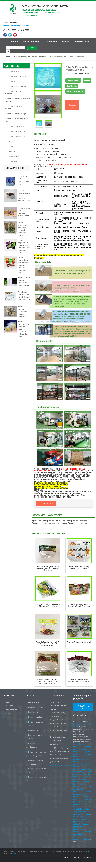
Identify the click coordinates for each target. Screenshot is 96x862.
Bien (14, 853)
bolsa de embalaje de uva (44, 520)
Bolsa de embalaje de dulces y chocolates (83, 771)
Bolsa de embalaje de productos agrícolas (29, 56)
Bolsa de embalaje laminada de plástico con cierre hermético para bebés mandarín (48, 644)
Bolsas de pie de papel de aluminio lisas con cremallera (24, 281)
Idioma (31, 47)
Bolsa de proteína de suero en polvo (17, 119)
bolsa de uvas (34, 702)
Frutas (81, 764)
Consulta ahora (72, 106)
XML (86, 851)
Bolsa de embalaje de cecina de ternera (82, 781)
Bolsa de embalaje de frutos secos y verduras (82, 766)
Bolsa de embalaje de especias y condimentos (82, 751)
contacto (88, 857)
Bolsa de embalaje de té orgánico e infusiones (83, 812)
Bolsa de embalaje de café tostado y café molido (81, 804)
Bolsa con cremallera (37, 707)
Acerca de (64, 857)
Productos (51, 41)
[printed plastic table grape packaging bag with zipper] (48, 550)
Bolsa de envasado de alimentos (14, 92)
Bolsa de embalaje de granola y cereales (82, 756)
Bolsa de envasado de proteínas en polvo (82, 791)
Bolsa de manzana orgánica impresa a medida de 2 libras (79, 605)
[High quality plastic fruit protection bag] (48, 588)
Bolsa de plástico (13, 71)
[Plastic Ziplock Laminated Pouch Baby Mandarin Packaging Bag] (48, 626)
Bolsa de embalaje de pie (80, 523)
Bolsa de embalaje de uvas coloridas (72, 520)
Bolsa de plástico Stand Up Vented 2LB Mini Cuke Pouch (79, 567)
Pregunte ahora (83, 707)
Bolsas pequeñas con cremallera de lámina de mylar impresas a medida (24, 246)
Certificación (72, 86)
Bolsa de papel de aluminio (16, 76)
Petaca (9, 141)
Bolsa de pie (11, 81)
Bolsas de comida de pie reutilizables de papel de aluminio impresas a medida (23, 265)
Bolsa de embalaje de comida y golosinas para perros (83, 819)
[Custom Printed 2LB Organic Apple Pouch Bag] (79, 588)
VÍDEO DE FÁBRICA (75, 91)
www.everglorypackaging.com (60, 765)
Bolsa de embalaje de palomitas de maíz (82, 786)
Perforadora (11, 151)
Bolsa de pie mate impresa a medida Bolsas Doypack (23, 180)
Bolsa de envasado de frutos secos (81, 776)
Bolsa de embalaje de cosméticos (13, 107)
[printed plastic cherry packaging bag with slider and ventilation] (48, 663)
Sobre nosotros (31, 41)
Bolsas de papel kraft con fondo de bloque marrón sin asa (24, 212)
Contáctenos (82, 41)
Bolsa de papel (12, 161)
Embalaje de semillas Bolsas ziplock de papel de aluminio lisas (24, 296)
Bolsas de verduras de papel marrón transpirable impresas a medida (23, 228)
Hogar (14, 41)
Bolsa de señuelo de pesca (16, 131)
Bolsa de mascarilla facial (16, 136)
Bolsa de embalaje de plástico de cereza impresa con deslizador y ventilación (48, 681)
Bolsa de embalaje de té (15, 126)
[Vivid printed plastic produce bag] (79, 626)
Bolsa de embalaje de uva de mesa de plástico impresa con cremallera (48, 568)
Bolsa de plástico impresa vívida (79, 642)
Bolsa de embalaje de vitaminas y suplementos (82, 796)
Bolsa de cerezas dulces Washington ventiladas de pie (79, 680)
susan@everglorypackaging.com (16, 25)
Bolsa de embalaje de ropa (16, 113)
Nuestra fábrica (73, 80)
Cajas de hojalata (13, 156)
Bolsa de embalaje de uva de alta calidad (50, 523)
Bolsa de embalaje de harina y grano (81, 761)
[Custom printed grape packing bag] (39, 123)
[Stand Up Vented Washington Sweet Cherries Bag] (79, 663)
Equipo (87, 80)
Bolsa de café (12, 146)
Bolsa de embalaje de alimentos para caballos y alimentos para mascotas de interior (82, 834)
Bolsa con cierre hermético (16, 86)
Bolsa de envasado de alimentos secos (82, 746)
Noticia (66, 41)
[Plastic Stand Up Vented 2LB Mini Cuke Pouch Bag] (79, 550)
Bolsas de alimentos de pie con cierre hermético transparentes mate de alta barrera (24, 329)
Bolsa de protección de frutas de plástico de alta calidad (48, 605)
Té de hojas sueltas (81, 809)
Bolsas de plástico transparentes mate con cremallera (23, 311)
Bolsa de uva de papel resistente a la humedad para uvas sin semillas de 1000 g (24, 197)
